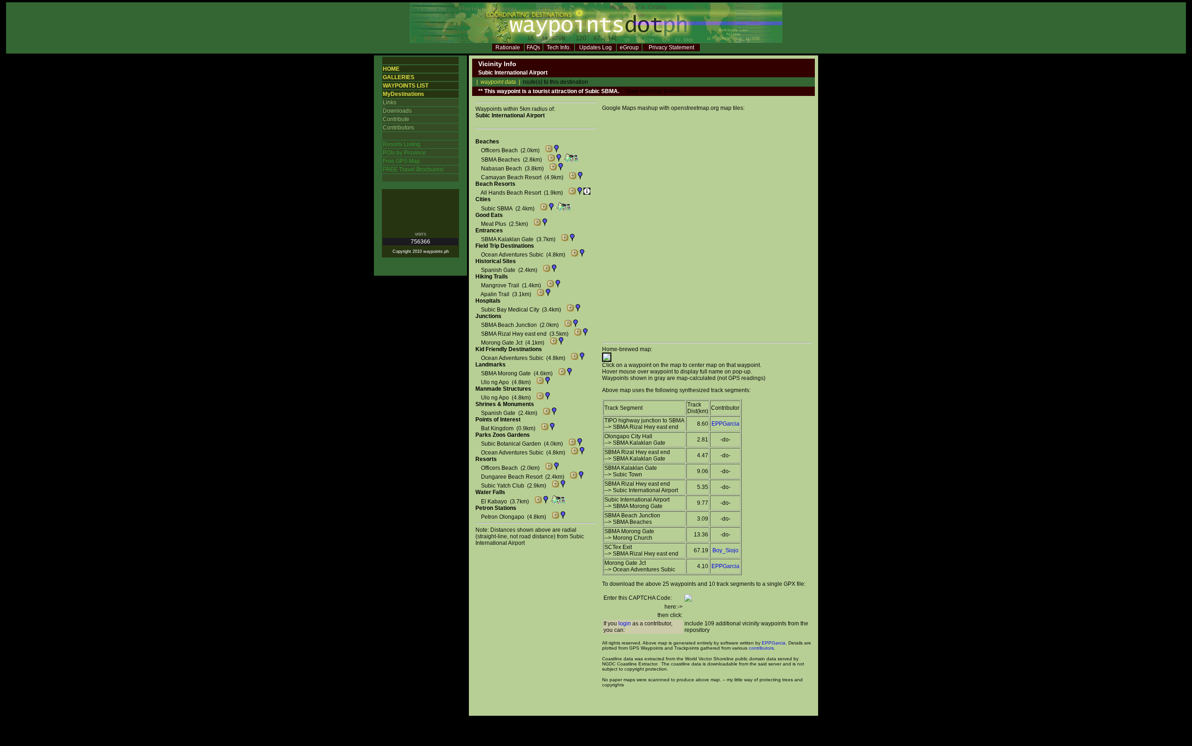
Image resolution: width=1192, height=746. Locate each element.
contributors (761, 648)
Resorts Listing (401, 144)
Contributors (398, 127)
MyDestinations (403, 94)
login (624, 623)
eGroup (629, 47)
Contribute (396, 119)
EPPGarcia (725, 423)
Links (389, 102)
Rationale (507, 47)
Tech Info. (559, 47)
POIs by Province (404, 152)
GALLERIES (398, 77)
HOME (391, 69)
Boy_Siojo (725, 550)
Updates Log (595, 47)
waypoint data (498, 82)
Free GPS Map (401, 161)
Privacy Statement (671, 47)
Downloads (397, 111)
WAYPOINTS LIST (405, 85)
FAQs (533, 47)
